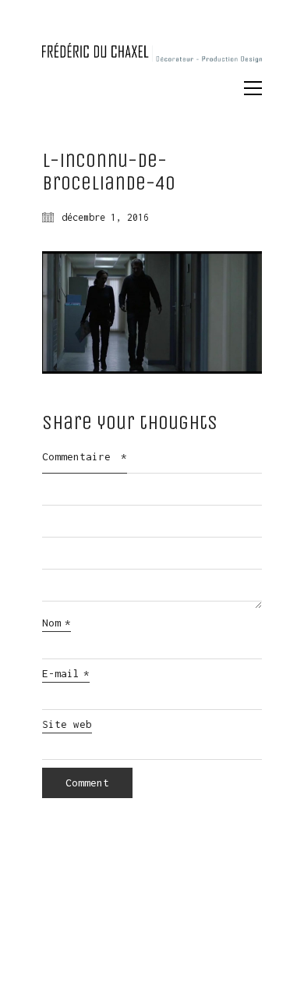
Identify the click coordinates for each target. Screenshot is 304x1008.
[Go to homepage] (152, 60)
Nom (56, 622)
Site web (67, 724)
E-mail (66, 673)
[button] (253, 88)
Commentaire (84, 456)
